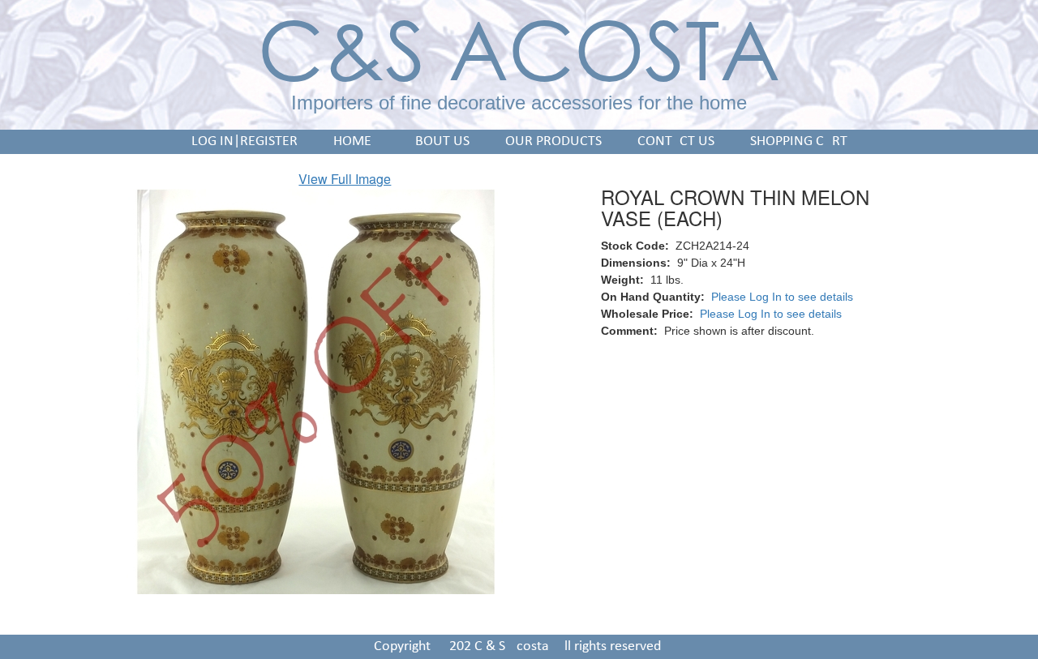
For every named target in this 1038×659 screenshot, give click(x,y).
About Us (438, 141)
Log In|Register (244, 141)
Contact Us (675, 141)
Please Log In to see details (782, 296)
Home (352, 141)
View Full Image (344, 179)
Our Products (553, 141)
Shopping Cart (798, 141)
